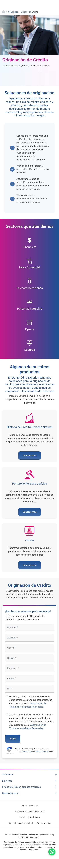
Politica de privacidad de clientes (29, 811)
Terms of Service (42, 751)
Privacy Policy (26, 751)
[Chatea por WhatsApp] (51, 851)
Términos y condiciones (29, 817)
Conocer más (29, 455)
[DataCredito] (12, 4)
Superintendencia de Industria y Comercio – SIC (30, 823)
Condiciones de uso (29, 806)
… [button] (3, 11)
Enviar (12, 738)
